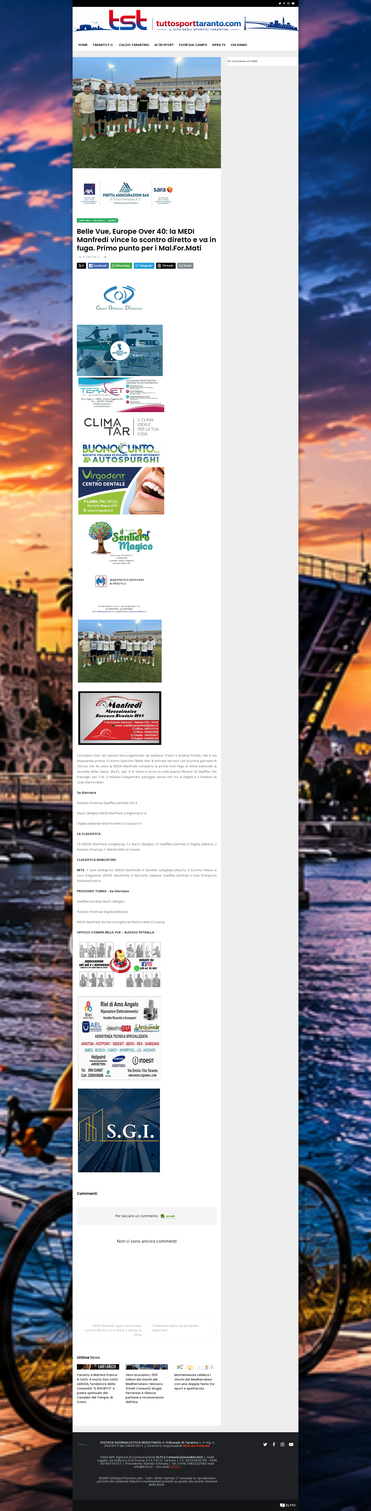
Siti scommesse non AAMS (242, 61)
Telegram (145, 265)
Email (187, 265)
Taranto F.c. (103, 45)
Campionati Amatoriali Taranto (97, 220)
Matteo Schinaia (196, 1445)
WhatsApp (123, 265)
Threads (167, 265)
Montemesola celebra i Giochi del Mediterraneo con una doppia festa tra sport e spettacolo (194, 1382)
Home (82, 45)
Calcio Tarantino (134, 45)
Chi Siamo (239, 45)
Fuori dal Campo (193, 45)
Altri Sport (164, 45)
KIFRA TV (219, 45)
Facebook (100, 265)
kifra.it (175, 1466)
